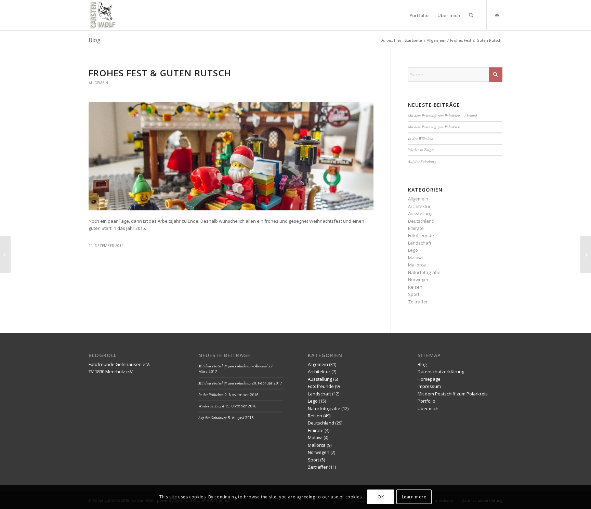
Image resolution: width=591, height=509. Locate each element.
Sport (413, 294)
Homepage (429, 379)
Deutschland (421, 221)
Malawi (415, 257)
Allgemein (98, 82)
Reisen (415, 287)
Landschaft (419, 243)
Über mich (428, 408)
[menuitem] (419, 15)
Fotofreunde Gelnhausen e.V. (119, 364)
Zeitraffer (418, 302)
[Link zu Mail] (497, 15)
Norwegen (419, 279)
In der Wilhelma (420, 138)
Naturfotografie (424, 272)
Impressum (429, 386)
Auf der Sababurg (422, 161)
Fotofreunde (421, 235)
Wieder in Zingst (421, 149)
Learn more (414, 497)
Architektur (419, 206)
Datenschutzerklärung (441, 371)
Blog (95, 40)
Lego (413, 250)
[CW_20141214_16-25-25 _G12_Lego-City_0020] (231, 156)
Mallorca (417, 265)
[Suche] (471, 15)
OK (381, 497)
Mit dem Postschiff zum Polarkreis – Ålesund (442, 115)
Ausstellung (420, 213)
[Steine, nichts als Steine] (5, 254)
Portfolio (426, 401)
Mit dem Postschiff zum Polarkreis (434, 126)
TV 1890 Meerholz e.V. (111, 371)
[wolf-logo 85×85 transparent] (103, 15)
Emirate (416, 228)
